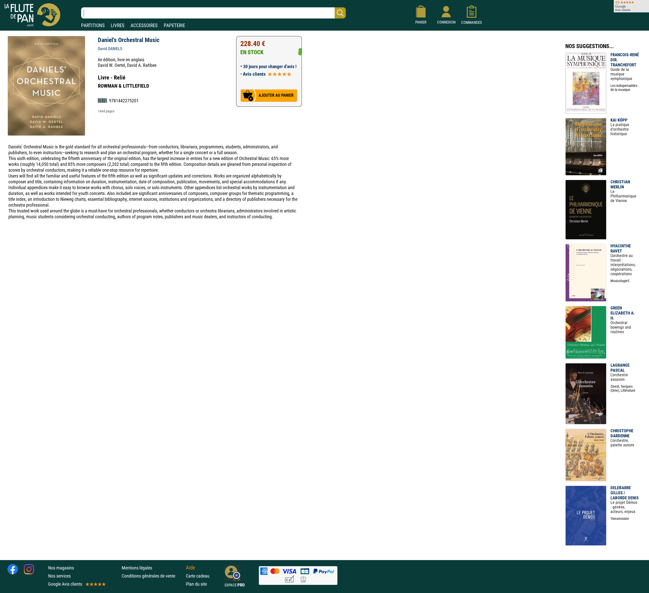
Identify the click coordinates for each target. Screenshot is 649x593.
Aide (190, 568)
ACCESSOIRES (144, 25)
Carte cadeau (197, 576)
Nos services (59, 576)
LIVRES (117, 25)
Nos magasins (61, 567)
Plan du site (196, 584)
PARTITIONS (93, 25)
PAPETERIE (174, 25)
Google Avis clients (65, 584)
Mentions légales (137, 567)
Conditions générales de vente (152, 576)
